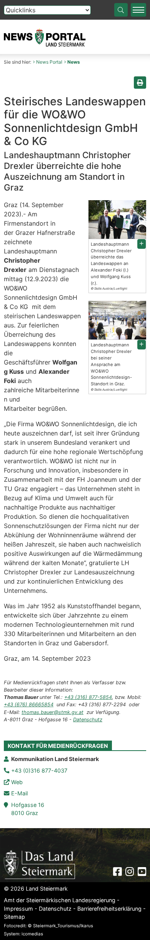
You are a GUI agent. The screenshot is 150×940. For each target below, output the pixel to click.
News (73, 62)
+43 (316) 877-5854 (88, 697)
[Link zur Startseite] (39, 864)
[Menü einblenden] (138, 10)
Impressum (18, 908)
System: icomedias (23, 934)
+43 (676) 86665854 (28, 704)
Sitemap (14, 916)
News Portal (49, 62)
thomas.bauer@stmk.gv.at (52, 712)
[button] (141, 244)
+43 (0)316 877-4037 (39, 770)
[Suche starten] (121, 10)
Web (17, 782)
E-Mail (19, 793)
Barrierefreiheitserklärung (109, 908)
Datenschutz (87, 719)
